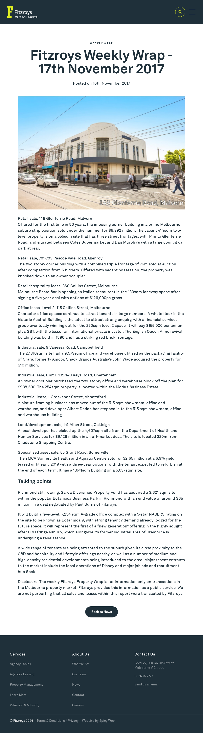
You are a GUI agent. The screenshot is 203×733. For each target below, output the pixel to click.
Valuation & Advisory (24, 705)
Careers (78, 705)
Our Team (79, 674)
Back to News (101, 612)
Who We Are (81, 664)
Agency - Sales (20, 664)
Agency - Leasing (22, 674)
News (76, 684)
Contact (78, 695)
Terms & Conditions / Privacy (58, 720)
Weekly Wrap (101, 43)
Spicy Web (107, 720)
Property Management (26, 684)
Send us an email (146, 684)
